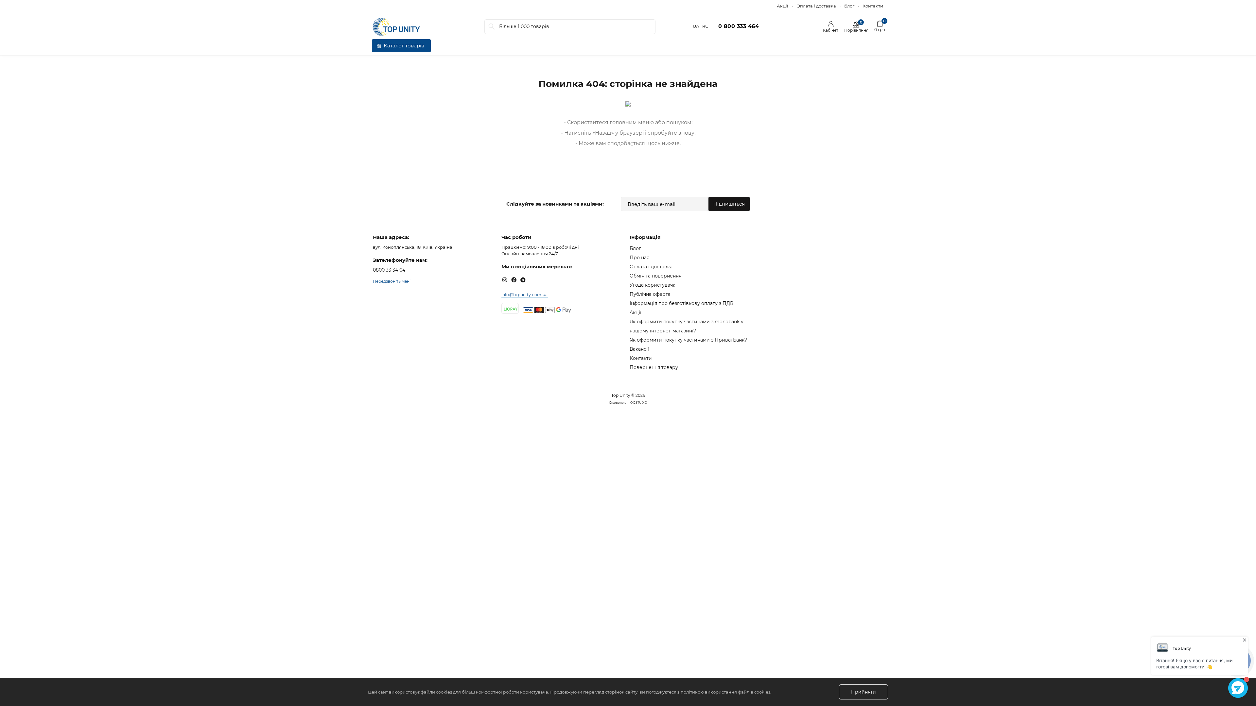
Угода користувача (652, 285)
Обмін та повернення (655, 276)
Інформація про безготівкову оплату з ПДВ (681, 303)
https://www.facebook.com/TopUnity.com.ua (514, 279)
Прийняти (863, 692)
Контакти (873, 5)
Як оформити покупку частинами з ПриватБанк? (688, 340)
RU (705, 26)
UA (696, 26)
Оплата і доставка (816, 5)
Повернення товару (654, 367)
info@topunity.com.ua (524, 294)
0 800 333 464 (738, 26)
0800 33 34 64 (389, 270)
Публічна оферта (650, 294)
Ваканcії (639, 349)
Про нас (639, 258)
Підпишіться (729, 204)
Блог (849, 5)
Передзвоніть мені (391, 281)
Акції (782, 5)
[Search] (491, 26)
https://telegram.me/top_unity (523, 279)
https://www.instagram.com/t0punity (504, 279)
